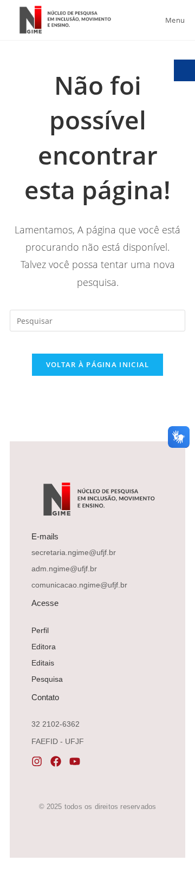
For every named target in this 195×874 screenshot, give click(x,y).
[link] (64, 20)
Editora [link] (43, 646)
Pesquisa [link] (47, 679)
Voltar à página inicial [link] (98, 364)
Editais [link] (42, 662)
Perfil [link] (40, 630)
